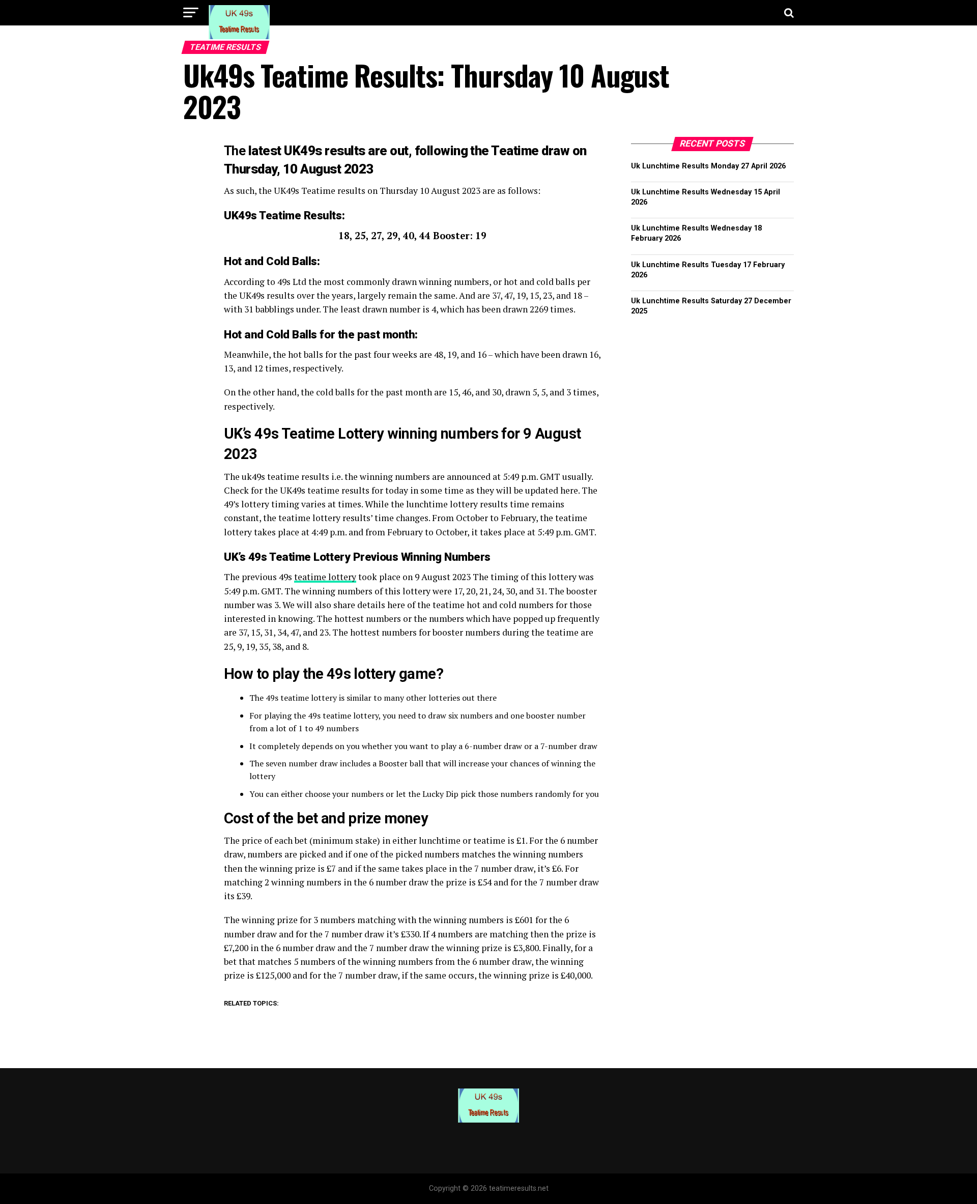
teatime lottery (325, 577)
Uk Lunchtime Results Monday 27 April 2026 (708, 166)
